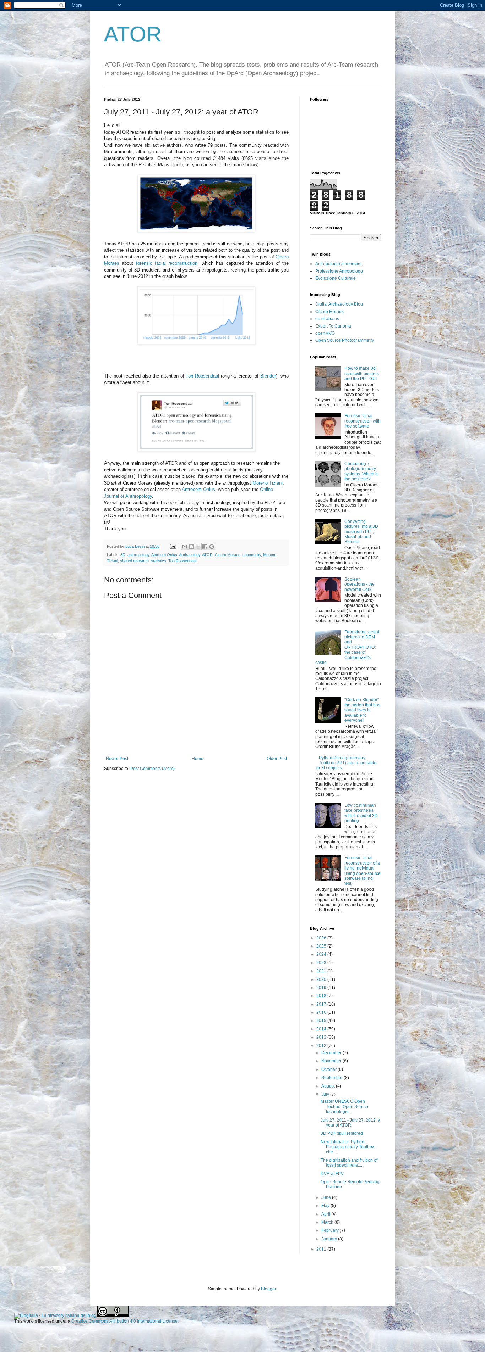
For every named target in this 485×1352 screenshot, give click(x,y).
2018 (321, 995)
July (325, 1094)
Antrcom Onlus (164, 555)
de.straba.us (327, 318)
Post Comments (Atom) (152, 768)
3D (122, 555)
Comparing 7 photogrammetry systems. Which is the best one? (361, 471)
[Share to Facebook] (204, 546)
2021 (321, 970)
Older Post (277, 758)
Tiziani (276, 483)
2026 (321, 937)
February (330, 1230)
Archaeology (189, 555)
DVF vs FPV (332, 1173)
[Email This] (184, 546)
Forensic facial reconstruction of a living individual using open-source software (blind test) (362, 870)
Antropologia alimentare (338, 263)
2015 (321, 1020)
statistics (158, 561)
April (326, 1214)
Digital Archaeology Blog (339, 304)
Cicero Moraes (227, 555)
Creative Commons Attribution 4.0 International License (124, 1321)
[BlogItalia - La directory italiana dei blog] (55, 1315)
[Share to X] (198, 546)
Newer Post (117, 758)
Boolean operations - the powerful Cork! (359, 584)
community (252, 555)
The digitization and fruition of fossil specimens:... (349, 1163)
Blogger (268, 1288)
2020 (321, 979)
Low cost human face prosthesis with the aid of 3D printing (361, 813)
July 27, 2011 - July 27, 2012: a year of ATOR (350, 1123)
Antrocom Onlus (198, 489)
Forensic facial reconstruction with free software (362, 421)
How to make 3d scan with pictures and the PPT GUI (361, 373)
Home (197, 758)
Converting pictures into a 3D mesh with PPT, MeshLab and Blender (361, 531)
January (329, 1238)
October (329, 1069)
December (332, 1052)
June (326, 1197)
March (327, 1222)
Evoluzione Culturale (335, 278)
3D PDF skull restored (342, 1133)
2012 (321, 1045)
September (332, 1077)
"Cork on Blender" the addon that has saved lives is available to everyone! (362, 710)
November (332, 1060)
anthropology (138, 555)
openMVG (325, 333)
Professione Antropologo (339, 271)
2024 (321, 954)
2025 (321, 946)
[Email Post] (173, 546)
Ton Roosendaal (202, 376)
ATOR (133, 34)
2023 (321, 962)
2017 (321, 1004)
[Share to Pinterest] (211, 546)
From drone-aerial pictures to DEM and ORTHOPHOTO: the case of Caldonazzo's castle (347, 647)
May (326, 1205)
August (328, 1086)
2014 (321, 1029)
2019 (321, 987)
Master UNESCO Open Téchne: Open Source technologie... (344, 1106)
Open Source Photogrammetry (344, 340)
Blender (268, 376)
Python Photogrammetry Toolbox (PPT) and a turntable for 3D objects (345, 763)
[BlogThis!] (191, 546)
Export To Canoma (333, 326)
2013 (321, 1037)
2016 (321, 1012)
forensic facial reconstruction (167, 263)
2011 (321, 1249)
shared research (134, 561)
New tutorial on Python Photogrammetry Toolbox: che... (348, 1147)
